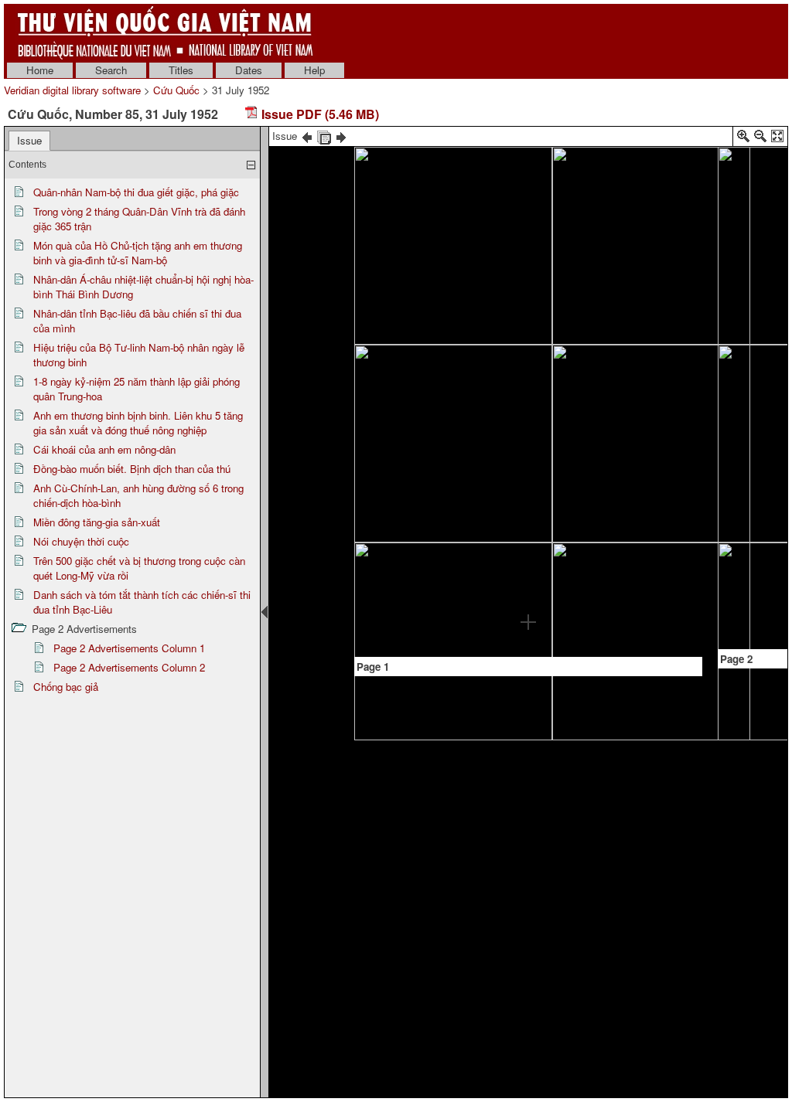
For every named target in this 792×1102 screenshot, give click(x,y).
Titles (181, 70)
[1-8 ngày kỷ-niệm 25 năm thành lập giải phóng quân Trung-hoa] (636, 415)
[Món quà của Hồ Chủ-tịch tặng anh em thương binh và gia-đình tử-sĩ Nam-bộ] (419, 392)
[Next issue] (341, 135)
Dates (248, 70)
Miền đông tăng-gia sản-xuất (96, 522)
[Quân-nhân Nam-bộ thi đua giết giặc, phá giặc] (473, 251)
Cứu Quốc (176, 90)
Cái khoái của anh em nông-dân (104, 449)
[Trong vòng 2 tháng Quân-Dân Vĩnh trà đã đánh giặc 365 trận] (420, 343)
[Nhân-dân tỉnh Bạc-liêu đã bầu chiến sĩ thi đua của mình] (500, 535)
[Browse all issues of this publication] (324, 135)
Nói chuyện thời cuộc (81, 541)
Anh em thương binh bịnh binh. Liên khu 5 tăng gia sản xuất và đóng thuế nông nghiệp (138, 422)
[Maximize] (777, 138)
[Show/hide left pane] (264, 612)
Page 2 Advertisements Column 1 (129, 648)
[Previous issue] (307, 135)
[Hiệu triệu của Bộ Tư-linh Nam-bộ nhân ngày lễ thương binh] (635, 170)
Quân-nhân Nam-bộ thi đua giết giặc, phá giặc (136, 192)
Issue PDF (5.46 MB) (318, 114)
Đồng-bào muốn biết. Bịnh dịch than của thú (131, 468)
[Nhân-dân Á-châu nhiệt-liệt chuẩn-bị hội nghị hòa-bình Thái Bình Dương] (528, 362)
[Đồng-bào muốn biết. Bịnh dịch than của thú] (757, 424)
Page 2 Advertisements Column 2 (129, 667)
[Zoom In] (743, 138)
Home (39, 70)
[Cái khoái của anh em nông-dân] (757, 184)
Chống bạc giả (65, 686)
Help (314, 70)
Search (111, 70)
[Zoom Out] (760, 138)
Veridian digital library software (72, 90)
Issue (29, 140)
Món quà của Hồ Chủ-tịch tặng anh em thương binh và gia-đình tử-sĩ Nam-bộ (137, 252)
